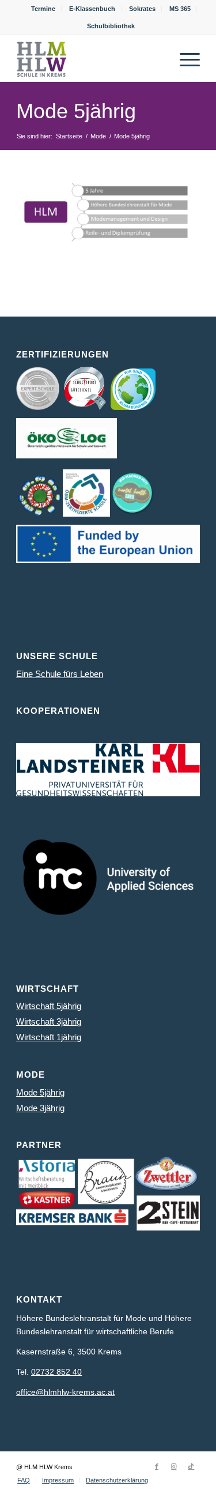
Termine (43, 8)
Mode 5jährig (76, 111)
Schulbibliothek (111, 25)
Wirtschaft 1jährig (48, 1037)
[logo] (89, 58)
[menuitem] (43, 9)
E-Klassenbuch (92, 8)
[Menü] (184, 58)
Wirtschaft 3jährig (48, 1021)
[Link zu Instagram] (174, 1466)
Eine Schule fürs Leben (59, 674)
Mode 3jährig (40, 1108)
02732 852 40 (56, 1371)
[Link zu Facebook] (156, 1466)
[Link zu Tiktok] (191, 1466)
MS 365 (180, 8)
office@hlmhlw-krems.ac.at (65, 1392)
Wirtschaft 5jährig (48, 1006)
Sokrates (142, 8)
